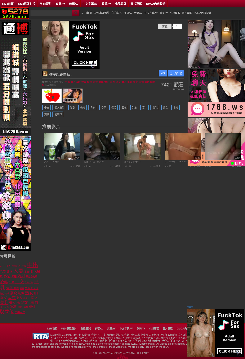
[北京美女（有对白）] (223, 159)
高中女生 (20, 312)
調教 (147, 82)
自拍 (141, 82)
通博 (122, 355)
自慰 (31, 302)
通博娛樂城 (122, 358)
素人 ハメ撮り (51, 161)
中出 (67, 82)
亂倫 (10, 271)
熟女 (29, 293)
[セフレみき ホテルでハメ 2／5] (183, 159)
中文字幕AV (90, 4)
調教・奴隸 (23, 307)
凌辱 (101, 82)
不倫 (24, 266)
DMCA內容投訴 (156, 4)
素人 (124, 82)
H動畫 (14, 266)
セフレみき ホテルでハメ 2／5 (180, 161)
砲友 (118, 82)
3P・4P (5, 265)
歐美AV (106, 4)
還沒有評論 (176, 73)
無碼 (21, 293)
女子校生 (28, 282)
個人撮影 (76, 82)
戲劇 (16, 288)
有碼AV (60, 4)
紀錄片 (26, 298)
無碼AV (73, 4)
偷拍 (89, 82)
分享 (162, 73)
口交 (19, 281)
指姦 (22, 288)
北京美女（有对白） (214, 161)
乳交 (3, 271)
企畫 (26, 271)
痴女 (3, 298)
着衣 (112, 82)
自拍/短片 (45, 4)
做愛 (83, 82)
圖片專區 (136, 4)
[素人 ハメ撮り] (62, 159)
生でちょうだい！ (132, 161)
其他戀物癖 (31, 276)
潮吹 (13, 293)
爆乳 (36, 293)
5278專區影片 (26, 4)
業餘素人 (30, 288)
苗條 (6, 307)
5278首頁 (8, 4)
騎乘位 (58, 114)
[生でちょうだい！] (142, 159)
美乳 (129, 82)
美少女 (22, 303)
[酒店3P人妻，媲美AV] (102, 159)
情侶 (106, 82)
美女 (135, 82)
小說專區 (121, 4)
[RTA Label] (41, 338)
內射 (95, 82)
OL (19, 266)
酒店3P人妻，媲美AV (94, 161)
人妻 (18, 271)
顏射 (32, 307)
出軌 (12, 282)
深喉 (7, 293)
